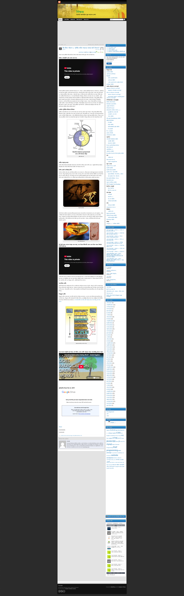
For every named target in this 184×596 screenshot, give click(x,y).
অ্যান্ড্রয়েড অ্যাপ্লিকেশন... (112, 270)
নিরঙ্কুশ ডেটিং (72, 435)
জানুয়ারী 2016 (109, 322)
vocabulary (119, 452)
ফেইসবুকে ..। (109, 419)
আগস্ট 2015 (109, 331)
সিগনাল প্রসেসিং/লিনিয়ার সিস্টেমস (113, 145)
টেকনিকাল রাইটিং (117, 462)
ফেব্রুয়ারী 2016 (110, 320)
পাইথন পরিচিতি (110, 116)
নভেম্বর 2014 (109, 349)
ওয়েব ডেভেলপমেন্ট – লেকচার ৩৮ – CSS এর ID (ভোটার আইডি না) (115, 230)
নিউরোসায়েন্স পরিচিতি (110, 219)
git (117, 435)
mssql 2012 (122, 441)
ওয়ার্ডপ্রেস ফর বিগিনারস (111, 73)
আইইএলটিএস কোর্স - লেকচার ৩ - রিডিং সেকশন (115, 291)
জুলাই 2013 (109, 381)
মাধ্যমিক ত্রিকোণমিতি (110, 468)
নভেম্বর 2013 (109, 373)
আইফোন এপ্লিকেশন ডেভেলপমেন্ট (114, 94)
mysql (109, 444)
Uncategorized (110, 411)
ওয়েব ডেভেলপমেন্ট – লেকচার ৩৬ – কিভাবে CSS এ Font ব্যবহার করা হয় (114, 236)
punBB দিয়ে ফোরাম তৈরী (113, 112)
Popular (109, 523)
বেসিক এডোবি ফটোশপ (111, 466)
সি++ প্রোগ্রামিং (110, 131)
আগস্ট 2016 (109, 308)
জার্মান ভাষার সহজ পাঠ (111, 159)
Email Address (110, 59)
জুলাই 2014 (109, 357)
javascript (111, 441)
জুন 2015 (109, 335)
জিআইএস (113, 462)
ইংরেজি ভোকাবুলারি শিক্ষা (112, 161)
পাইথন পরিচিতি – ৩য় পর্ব (62, 44)
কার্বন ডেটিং (66, 435)
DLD (122, 433)
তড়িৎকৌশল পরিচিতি (111, 143)
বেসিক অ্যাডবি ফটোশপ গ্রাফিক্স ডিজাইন (115, 82)
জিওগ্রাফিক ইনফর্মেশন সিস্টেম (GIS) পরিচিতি (115, 153)
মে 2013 (108, 385)
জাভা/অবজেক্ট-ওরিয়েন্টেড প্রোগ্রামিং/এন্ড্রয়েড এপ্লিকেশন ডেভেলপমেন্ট (115, 97)
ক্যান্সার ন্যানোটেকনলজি (111, 213)
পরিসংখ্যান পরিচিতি (111, 205)
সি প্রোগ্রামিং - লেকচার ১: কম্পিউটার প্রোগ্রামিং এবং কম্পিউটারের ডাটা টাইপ (117, 532)
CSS (118, 433)
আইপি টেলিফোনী (110, 147)
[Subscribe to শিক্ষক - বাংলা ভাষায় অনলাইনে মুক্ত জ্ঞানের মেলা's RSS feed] (59, 2)
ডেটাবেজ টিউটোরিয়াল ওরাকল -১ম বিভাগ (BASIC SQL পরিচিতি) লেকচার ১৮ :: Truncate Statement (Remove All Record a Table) (115, 255)
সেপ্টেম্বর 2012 (110, 401)
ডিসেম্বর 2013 (110, 371)
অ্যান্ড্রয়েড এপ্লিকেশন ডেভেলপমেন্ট (113, 88)
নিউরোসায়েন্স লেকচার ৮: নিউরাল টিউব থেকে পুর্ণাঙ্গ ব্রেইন (96, 44)
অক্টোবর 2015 (109, 329)
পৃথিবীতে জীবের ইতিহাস (77, 435)
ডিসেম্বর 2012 (110, 395)
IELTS (119, 438)
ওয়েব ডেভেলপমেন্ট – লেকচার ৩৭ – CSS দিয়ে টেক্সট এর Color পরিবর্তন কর (115, 233)
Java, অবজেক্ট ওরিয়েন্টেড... (112, 273)
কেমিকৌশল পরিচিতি (110, 151)
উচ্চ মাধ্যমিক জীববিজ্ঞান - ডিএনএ (113, 178)
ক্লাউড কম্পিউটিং (110, 133)
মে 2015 (108, 337)
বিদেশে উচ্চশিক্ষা (111, 188)
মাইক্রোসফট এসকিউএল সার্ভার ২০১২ (113, 110)
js (119, 441)
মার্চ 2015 (109, 341)
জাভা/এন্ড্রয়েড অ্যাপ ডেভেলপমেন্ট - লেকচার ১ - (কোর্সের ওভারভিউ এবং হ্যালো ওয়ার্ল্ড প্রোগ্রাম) (116, 537)
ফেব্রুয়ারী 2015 (110, 343)
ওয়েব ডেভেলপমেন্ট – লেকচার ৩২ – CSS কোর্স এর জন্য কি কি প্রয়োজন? (115, 249)
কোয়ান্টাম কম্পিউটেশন (110, 106)
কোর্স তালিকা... (109, 276)
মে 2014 (108, 361)
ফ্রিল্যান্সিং (108, 75)
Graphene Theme (122, 587)
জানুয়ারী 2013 (109, 393)
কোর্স (64, 49)
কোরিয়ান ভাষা (110, 157)
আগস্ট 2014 (109, 355)
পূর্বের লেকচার (93, 52)
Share (60, 426)
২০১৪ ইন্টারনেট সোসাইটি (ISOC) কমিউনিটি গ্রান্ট (116, 51)
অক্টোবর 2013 (109, 375)
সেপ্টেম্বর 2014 (110, 353)
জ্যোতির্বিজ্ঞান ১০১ (110, 149)
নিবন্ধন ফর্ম (88, 52)
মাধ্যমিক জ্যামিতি (110, 167)
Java (123, 438)
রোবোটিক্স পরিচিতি (111, 141)
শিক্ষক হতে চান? (110, 293)
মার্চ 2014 (109, 365)
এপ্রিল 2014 (109, 363)
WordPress (113, 587)
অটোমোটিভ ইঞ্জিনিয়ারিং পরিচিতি (112, 139)
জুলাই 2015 (109, 333)
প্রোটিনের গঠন (110, 211)
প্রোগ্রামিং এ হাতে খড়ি (112, 114)
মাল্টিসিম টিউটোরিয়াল (110, 120)
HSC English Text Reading (113, 184)
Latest (120, 523)
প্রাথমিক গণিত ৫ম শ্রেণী (111, 165)
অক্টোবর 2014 (109, 351)
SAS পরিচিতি (110, 124)
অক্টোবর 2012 (109, 399)
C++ (107, 433)
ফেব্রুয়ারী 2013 (110, 391)
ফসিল (81, 435)
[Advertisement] (91, 33)
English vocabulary (111, 435)
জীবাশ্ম (69, 435)
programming (112, 450)
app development (119, 430)
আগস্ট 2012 (109, 403)
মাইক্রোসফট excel (110, 108)
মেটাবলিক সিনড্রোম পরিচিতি (112, 215)
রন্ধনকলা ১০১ (110, 196)
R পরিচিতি (110, 122)
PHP (115, 447)
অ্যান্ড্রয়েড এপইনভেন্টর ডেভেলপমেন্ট (114, 90)
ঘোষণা (108, 415)
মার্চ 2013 (109, 389)
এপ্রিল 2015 (109, 339)
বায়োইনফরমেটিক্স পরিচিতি (112, 217)
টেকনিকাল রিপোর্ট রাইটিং (112, 200)
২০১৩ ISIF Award (111, 48)
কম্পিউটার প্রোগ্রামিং (120, 459)
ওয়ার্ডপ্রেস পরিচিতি (111, 80)
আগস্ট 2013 (109, 379)
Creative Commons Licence (70, 588)
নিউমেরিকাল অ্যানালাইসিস (111, 104)
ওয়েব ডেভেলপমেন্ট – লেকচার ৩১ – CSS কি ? (115, 251)
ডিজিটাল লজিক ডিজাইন (111, 102)
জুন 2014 (109, 359)
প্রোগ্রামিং (121, 464)
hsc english (109, 438)
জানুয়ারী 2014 (109, 369)
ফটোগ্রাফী (110, 194)
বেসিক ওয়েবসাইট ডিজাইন (112, 77)
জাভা (110, 462)
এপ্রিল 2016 (109, 316)
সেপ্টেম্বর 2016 (110, 306)
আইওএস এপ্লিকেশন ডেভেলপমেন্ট (113, 92)
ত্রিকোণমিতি (110, 464)
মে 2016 (108, 314)
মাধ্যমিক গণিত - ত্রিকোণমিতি (112, 171)
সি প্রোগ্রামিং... (109, 267)
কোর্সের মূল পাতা (82, 52)
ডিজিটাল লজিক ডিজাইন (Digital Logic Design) (114, 296)
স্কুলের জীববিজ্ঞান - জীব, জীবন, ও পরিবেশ (115, 173)
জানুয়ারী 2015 (109, 345)
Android (112, 430)
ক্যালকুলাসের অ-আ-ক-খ (111, 207)
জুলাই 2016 (109, 310)
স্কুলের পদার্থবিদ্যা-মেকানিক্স (112, 182)
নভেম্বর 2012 (109, 397)
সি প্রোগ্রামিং (110, 128)
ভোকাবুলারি (117, 466)
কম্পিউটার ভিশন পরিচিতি (111, 135)
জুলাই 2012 (109, 405)
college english (112, 433)
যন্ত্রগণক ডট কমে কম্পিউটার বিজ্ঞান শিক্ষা (116, 516)
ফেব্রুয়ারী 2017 (110, 304)
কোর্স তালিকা (109, 287)
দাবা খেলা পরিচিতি (111, 198)
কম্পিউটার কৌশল (113, 459)
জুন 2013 (109, 383)
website (114, 455)
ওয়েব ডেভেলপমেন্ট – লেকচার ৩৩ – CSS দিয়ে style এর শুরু (115, 246)
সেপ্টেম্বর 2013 (110, 377)
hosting (119, 435)
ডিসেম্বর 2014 (110, 347)
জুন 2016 (109, 312)
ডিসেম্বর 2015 (110, 324)
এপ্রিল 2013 (109, 387)
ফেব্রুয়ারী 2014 (110, 367)
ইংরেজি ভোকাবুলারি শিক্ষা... (111, 279)
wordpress (110, 458)
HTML (115, 438)
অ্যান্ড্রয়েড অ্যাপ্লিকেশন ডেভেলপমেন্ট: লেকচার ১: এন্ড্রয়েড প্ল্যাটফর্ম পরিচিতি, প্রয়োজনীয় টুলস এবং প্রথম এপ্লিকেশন (117, 542)
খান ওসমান (98, 49)
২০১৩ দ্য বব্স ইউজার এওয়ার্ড (112, 50)
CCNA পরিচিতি (110, 71)
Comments (115, 523)
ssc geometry (114, 452)
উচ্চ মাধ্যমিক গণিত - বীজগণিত (113, 176)
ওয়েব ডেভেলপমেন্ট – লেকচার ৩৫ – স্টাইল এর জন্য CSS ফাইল (115, 240)
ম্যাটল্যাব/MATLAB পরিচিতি (113, 126)
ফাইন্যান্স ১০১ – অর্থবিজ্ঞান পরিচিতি (113, 223)
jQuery (117, 441)
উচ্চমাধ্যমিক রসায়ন (110, 180)
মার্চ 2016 (109, 318)
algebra (108, 430)
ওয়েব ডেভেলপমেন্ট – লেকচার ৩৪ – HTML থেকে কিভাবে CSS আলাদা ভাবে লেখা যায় (115, 243)
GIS (116, 435)
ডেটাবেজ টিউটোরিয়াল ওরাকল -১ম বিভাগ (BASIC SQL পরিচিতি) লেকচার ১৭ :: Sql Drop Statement (115, 260)
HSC (122, 435)
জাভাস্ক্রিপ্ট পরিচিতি (110, 84)
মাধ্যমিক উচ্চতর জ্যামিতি (111, 169)
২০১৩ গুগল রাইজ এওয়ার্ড (111, 47)
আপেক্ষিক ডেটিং (63, 435)
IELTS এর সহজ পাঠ (112, 190)
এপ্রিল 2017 (109, 302)
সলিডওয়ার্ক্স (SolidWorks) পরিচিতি (114, 118)
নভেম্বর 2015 (109, 327)
